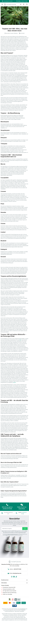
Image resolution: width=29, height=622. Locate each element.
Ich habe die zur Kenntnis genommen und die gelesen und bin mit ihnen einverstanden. (15, 535)
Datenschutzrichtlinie (9, 532)
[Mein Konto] (23, 4)
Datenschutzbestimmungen (12, 534)
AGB (6, 535)
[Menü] (2, 4)
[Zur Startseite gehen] (10, 4)
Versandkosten (23, 608)
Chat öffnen (22, 508)
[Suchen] (20, 4)
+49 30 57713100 (7, 508)
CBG (20, 339)
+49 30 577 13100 (24, 1)
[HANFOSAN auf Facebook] (14, 577)
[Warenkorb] (26, 4)
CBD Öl (14, 382)
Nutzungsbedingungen (21, 532)
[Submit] (25, 528)
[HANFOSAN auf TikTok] (17, 577)
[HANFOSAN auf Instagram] (12, 577)
